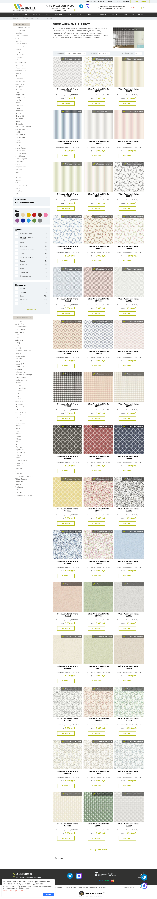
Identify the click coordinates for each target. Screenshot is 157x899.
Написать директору (84, 10)
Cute (17, 38)
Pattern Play (20, 137)
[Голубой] (29, 221)
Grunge (18, 73)
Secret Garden (20, 148)
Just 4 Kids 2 (20, 81)
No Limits (19, 119)
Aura (38, 18)
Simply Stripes (20, 151)
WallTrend (19, 484)
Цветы (22, 242)
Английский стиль (27, 250)
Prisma (18, 455)
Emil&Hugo (19, 385)
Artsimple (19, 340)
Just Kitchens (20, 84)
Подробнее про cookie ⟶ (14, 891)
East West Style (21, 44)
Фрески (47, 15)
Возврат (101, 1)
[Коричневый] (40, 215)
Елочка (22, 253)
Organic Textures (21, 129)
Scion (17, 466)
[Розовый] (46, 215)
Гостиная (23, 288)
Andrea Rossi (20, 329)
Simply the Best (21, 153)
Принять (48, 894)
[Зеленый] (34, 221)
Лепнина (59, 15)
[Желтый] (29, 215)
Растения (23, 265)
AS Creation (19, 324)
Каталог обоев (20, 15)
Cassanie (18, 369)
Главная (15, 18)
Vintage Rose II (21, 186)
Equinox (18, 49)
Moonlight (19, 111)
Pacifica (18, 132)
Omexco (18, 447)
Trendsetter (19, 482)
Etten (17, 393)
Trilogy (18, 180)
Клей (70, 15)
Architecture (20, 30)
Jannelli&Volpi (20, 412)
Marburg (18, 436)
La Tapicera (19, 87)
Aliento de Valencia (22, 28)
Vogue (17, 188)
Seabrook (19, 468)
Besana (18, 353)
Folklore (18, 60)
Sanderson (19, 463)
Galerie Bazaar (20, 63)
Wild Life (18, 191)
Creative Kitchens (22, 36)
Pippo (17, 140)
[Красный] (34, 215)
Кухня (22, 296)
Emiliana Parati (21, 388)
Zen (16, 194)
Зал (21, 303)
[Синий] (23, 221)
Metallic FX (19, 103)
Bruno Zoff (19, 364)
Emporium (19, 46)
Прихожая (24, 300)
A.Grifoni (18, 321)
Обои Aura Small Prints (67, 90)
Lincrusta (18, 426)
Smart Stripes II (21, 159)
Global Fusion (20, 68)
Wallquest (19, 487)
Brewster (18, 359)
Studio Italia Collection (23, 476)
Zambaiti (18, 492)
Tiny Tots (18, 175)
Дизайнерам (138, 15)
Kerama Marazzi (21, 418)
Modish (18, 108)
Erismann (19, 391)
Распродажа (101, 15)
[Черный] (17, 215)
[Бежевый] (23, 215)
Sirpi (17, 471)
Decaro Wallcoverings (23, 375)
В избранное (77, 103)
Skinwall (18, 474)
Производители (84, 15)
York (17, 490)
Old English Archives (23, 127)
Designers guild (21, 380)
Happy (17, 76)
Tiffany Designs (21, 479)
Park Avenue (20, 135)
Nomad (18, 121)
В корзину (66, 103)
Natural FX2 (19, 116)
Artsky (17, 343)
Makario (18, 434)
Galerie (18, 399)
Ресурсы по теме (128, 887)
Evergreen (19, 52)
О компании (90, 1)
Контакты (125, 1)
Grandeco (19, 401)
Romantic (19, 145)
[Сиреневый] (17, 221)
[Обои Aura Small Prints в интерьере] (123, 38)
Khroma (18, 420)
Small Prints (20, 156)
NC (16, 444)
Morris (17, 442)
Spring (18, 164)
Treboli (18, 178)
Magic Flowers (20, 95)
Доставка (116, 1)
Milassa (18, 439)
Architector (19, 332)
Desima (18, 383)
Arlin (17, 335)
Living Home (20, 89)
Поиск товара (140, 1)
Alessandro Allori (21, 327)
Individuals (19, 79)
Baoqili (18, 348)
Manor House (20, 97)
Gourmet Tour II (21, 71)
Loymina (18, 428)
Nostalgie (19, 124)
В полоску (24, 246)
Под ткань (23, 261)
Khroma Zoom (20, 423)
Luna (17, 431)
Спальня (23, 292)
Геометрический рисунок (26, 237)
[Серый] (40, 221)
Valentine (18, 183)
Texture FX (19, 169)
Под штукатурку (26, 233)
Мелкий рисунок (26, 257)
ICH (16, 410)
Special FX (19, 161)
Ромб (22, 268)
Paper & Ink (19, 450)
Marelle (18, 100)
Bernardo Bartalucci (23, 351)
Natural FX (19, 113)
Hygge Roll (19, 407)
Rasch (17, 458)
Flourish (18, 57)
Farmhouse (19, 55)
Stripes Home (20, 167)
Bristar (18, 361)
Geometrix (19, 65)
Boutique (18, 33)
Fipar (17, 396)
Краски (36, 15)
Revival (18, 143)
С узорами (24, 272)
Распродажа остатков (23, 495)
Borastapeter (20, 356)
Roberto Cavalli (21, 460)
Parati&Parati (20, 452)
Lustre (17, 92)
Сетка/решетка (25, 276)
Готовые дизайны (120, 15)
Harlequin (19, 404)
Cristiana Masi (20, 372)
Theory (18, 172)
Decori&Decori (20, 377)
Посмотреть (68, 82)
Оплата (109, 1)
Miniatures (19, 105)
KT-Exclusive (20, 415)
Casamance (19, 367)
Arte (17, 337)
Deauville (18, 41)
